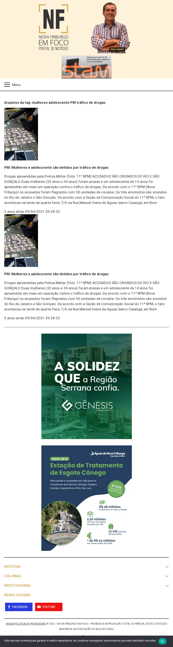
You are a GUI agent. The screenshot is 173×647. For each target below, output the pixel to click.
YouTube (48, 607)
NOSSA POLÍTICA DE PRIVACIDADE (26, 623)
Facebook (20, 607)
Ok (162, 641)
